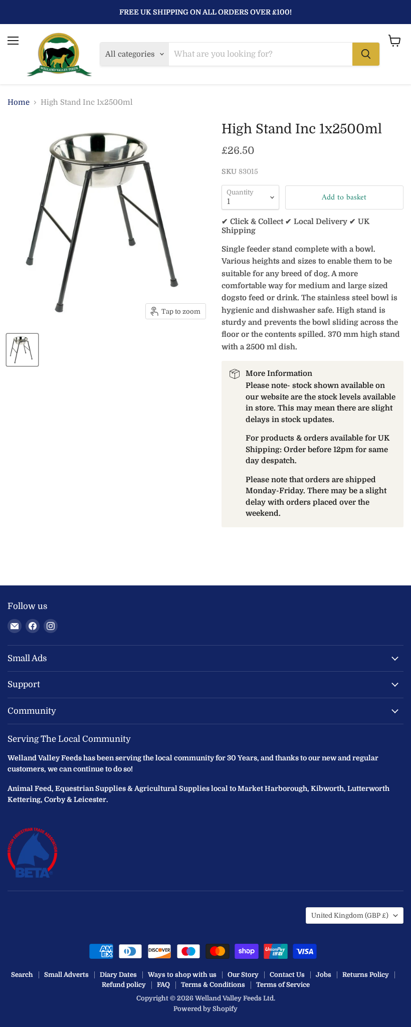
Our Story (243, 974)
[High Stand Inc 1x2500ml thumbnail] (22, 350)
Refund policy (124, 984)
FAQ (163, 984)
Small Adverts (66, 974)
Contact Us (287, 974)
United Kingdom (349, 915)
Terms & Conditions (213, 984)
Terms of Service (283, 984)
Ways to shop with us (182, 974)
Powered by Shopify (205, 1008)
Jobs (323, 974)
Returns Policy (365, 974)
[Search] (365, 54)
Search (22, 974)
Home (19, 102)
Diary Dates (118, 974)
